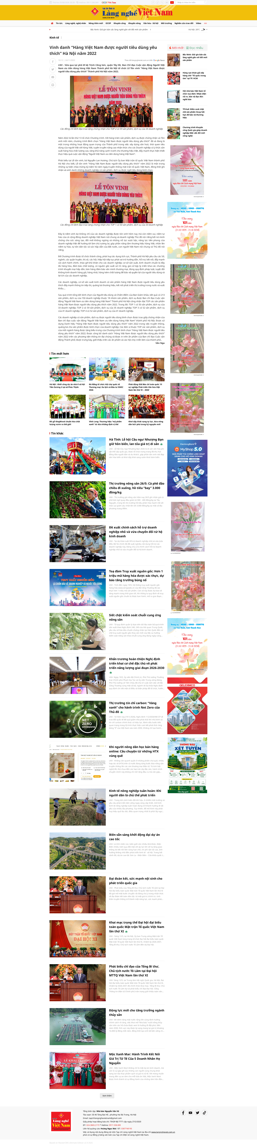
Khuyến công (120, 23)
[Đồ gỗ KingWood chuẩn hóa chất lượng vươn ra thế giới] (68, 406)
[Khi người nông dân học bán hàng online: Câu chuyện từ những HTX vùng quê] (78, 763)
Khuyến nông (134, 23)
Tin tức (59, 23)
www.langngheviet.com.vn (163, 1132)
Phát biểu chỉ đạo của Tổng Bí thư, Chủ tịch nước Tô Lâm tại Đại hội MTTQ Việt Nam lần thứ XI (134, 970)
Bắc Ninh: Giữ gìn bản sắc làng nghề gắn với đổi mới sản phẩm (101, 29)
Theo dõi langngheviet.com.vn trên (139, 60)
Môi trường (166, 23)
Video (198, 23)
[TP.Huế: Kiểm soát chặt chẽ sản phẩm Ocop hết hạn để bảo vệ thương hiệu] (173, 114)
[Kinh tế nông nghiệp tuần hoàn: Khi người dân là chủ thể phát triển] (78, 807)
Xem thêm (107, 1095)
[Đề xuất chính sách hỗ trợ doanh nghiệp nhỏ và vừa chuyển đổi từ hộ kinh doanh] (78, 543)
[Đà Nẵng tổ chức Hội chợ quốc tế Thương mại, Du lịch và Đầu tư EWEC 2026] (107, 369)
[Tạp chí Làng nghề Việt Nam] (61, 1121)
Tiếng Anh (172, 2)
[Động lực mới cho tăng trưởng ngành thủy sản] (78, 1026)
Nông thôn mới (96, 23)
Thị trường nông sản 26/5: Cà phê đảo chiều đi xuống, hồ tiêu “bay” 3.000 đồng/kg (136, 487)
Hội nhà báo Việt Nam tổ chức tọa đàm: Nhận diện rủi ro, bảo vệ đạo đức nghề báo (194, 95)
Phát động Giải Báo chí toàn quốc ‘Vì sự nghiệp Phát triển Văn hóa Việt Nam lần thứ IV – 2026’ (145, 387)
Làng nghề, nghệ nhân (75, 23)
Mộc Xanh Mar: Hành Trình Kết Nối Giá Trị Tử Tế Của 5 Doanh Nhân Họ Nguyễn (134, 1058)
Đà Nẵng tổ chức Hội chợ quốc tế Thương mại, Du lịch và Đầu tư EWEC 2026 (106, 387)
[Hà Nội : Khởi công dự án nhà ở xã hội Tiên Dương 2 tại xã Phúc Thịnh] (68, 369)
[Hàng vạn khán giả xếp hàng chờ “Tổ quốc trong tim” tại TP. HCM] (173, 78)
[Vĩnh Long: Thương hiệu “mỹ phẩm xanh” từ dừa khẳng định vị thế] (107, 406)
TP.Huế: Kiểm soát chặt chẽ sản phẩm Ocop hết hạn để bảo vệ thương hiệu (194, 113)
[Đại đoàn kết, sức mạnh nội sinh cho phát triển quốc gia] (78, 894)
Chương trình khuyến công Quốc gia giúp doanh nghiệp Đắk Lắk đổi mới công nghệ (195, 131)
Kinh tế (54, 37)
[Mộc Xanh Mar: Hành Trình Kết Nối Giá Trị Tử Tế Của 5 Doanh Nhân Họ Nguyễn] (78, 1070)
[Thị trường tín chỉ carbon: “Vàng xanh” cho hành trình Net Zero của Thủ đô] (78, 719)
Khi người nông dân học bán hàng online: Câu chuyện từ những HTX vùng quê (134, 751)
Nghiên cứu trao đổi (184, 23)
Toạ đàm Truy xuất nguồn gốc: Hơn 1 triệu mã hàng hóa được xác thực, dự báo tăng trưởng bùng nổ (136, 575)
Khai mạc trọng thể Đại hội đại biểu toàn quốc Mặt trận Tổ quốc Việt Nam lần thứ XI (136, 926)
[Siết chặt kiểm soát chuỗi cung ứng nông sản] (78, 631)
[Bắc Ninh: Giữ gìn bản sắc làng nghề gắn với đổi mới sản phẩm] (173, 60)
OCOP (108, 23)
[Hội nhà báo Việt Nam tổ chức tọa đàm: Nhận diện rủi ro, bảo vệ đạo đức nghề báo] (173, 96)
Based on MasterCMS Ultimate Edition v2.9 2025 (71, 1142)
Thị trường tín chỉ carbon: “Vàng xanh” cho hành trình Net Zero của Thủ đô (134, 707)
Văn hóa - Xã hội (150, 23)
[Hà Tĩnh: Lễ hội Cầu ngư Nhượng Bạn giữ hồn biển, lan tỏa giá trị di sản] (78, 455)
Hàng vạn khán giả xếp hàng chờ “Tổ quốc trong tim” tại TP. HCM (194, 75)
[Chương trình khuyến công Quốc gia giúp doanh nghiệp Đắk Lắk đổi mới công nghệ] (173, 132)
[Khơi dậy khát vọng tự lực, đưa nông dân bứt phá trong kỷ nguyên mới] (146, 406)
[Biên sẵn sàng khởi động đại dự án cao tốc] (78, 850)
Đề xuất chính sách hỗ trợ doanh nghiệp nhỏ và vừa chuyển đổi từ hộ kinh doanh (135, 531)
